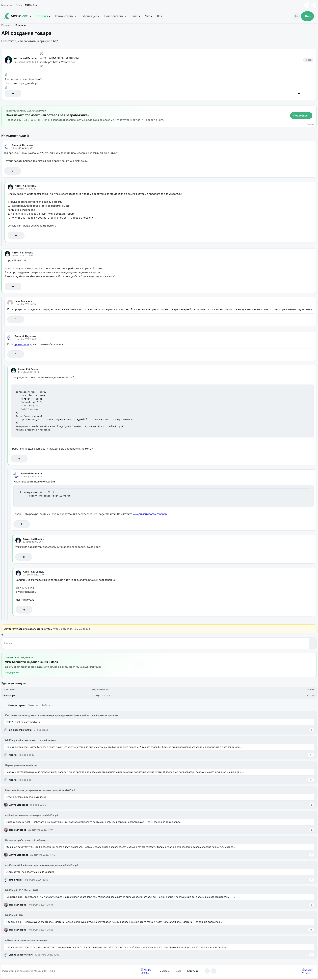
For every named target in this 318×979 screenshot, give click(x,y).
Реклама (310, 124)
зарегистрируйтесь (40, 628)
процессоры (21, 344)
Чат (147, 16)
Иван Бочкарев (17, 829)
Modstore (6, 5)
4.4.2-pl (96, 695)
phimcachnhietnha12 (20, 730)
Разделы (42, 16)
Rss (159, 16)
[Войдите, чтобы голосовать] (9, 93)
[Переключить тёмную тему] (296, 16)
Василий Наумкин (22, 145)
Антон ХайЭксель (25, 58)
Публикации (88, 16)
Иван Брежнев (23, 301)
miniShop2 (9, 695)
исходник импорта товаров (150, 514)
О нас (134, 16)
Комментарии (64, 16)
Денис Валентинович (21, 954)
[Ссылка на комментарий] (302, 171)
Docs (19, 5)
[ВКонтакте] (299, 93)
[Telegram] (307, 5)
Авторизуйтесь (13, 628)
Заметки (33, 705)
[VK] (314, 5)
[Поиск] (313, 643)
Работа (46, 705)
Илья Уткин (15, 879)
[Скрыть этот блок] (313, 109)
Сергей (13, 754)
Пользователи (113, 16)
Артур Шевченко (18, 804)
